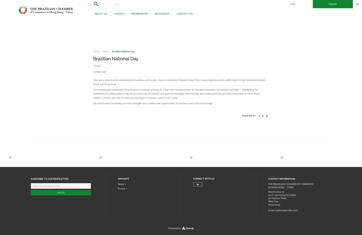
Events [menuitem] (119, 13)
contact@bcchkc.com (286, 210)
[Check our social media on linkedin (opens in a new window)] (198, 184)
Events (121, 188)
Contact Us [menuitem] (185, 13)
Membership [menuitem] (140, 13)
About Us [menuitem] (101, 13)
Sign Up (61, 192)
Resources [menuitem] (162, 13)
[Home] (45, 9)
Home (96, 51)
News (106, 51)
